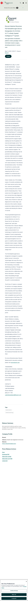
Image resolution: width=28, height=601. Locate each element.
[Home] (7, 3)
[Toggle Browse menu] (23, 7)
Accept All (14, 598)
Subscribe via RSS (6, 456)
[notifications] (23, 3)
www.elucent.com (15, 362)
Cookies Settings (14, 590)
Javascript (5, 460)
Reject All (14, 594)
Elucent (7, 53)
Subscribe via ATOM (7, 458)
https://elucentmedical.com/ (9, 443)
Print (3, 452)
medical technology (9, 412)
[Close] (26, 581)
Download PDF (5, 454)
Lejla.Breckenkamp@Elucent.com (13, 395)
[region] (14, 590)
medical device (8, 409)
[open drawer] (26, 3)
